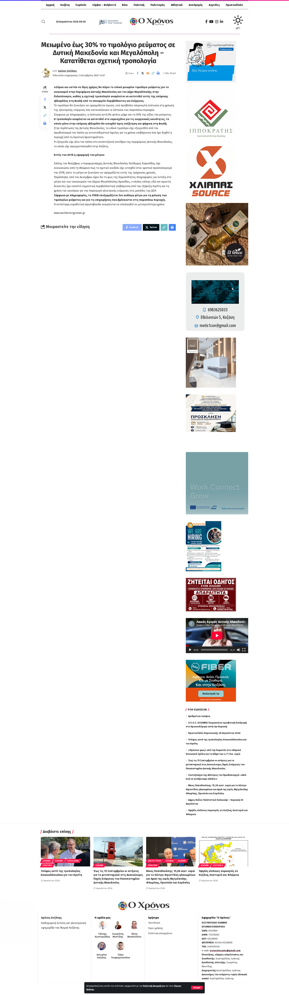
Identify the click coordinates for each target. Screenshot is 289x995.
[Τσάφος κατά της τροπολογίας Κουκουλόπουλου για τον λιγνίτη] (65, 851)
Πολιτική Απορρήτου (154, 986)
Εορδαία (47, 861)
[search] (43, 21)
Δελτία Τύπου (154, 861)
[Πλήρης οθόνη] (244, 649)
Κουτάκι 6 (218, 865)
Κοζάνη (59, 861)
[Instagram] (216, 22)
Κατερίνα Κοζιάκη (102, 956)
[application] (217, 635)
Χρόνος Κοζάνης (67, 70)
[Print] (158, 73)
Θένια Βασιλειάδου (134, 935)
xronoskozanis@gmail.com (225, 950)
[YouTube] (211, 22)
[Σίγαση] (238, 649)
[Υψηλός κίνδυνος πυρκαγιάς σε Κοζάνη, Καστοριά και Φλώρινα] (223, 851)
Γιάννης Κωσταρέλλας (102, 935)
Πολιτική (47, 865)
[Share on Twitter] (142, 73)
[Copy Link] (153, 73)
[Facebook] (206, 22)
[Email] (148, 73)
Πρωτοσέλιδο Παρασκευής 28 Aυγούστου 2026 (214, 733)
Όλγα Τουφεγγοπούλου (120, 956)
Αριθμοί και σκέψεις (199, 716)
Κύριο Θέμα (73, 861)
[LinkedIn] (221, 22)
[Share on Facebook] (137, 73)
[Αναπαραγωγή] (190, 649)
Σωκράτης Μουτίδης (118, 935)
